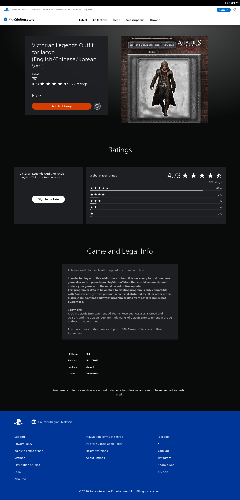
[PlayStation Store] (20, 19)
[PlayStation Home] (6, 9)
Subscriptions (135, 20)
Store (14, 9)
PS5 (24, 9)
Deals (117, 20)
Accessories (61, 9)
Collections (100, 20)
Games (34, 9)
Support (88, 9)
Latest (83, 20)
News (76, 9)
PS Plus (46, 9)
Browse (155, 20)
